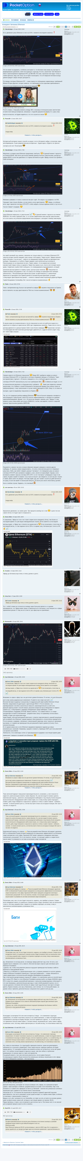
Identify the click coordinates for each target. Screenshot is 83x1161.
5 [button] (67, 27)
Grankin (9, 600)
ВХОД (57, 14)
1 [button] (60, 27)
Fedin (8, 314)
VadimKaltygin (11, 123)
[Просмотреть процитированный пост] (22, 123)
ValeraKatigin (11, 492)
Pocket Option (5, 1144)
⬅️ (23, 20)
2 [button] (62, 27)
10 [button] (72, 27)
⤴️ (14, 20)
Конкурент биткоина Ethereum (13, 24)
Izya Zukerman (11, 775)
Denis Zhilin (10, 681)
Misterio (9, 1119)
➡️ (30, 20)
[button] (54, 27)
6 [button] (69, 27)
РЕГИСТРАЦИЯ (49, 14)
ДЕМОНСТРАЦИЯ (38, 14)
